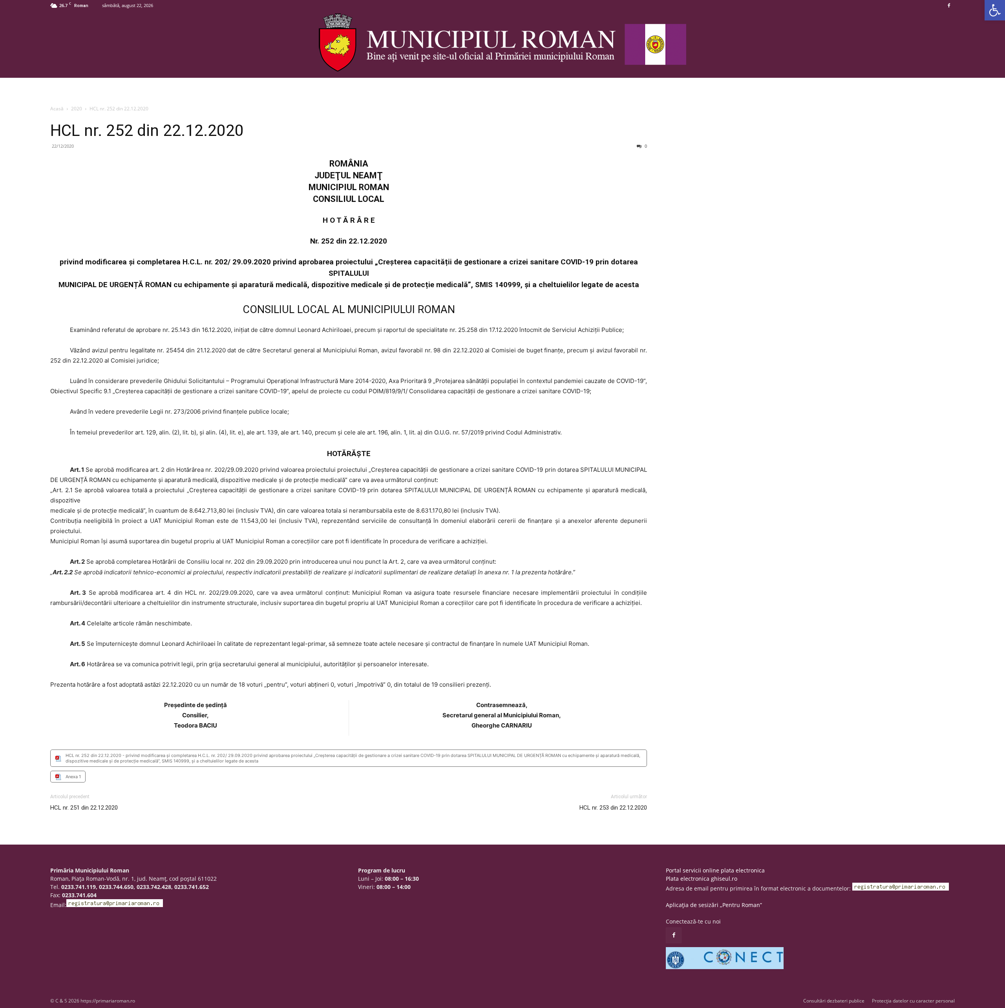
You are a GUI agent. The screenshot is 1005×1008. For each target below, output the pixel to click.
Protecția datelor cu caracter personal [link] (913, 1000)
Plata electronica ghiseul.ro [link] (701, 878)
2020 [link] (76, 108)
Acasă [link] (57, 108)
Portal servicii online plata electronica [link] (715, 870)
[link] (995, 10)
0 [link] (645, 146)
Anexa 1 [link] (73, 776)
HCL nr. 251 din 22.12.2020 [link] (84, 807)
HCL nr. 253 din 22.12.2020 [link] (613, 807)
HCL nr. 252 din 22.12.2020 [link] (147, 130)
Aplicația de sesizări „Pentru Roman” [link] (714, 905)
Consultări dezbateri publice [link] (833, 1000)
